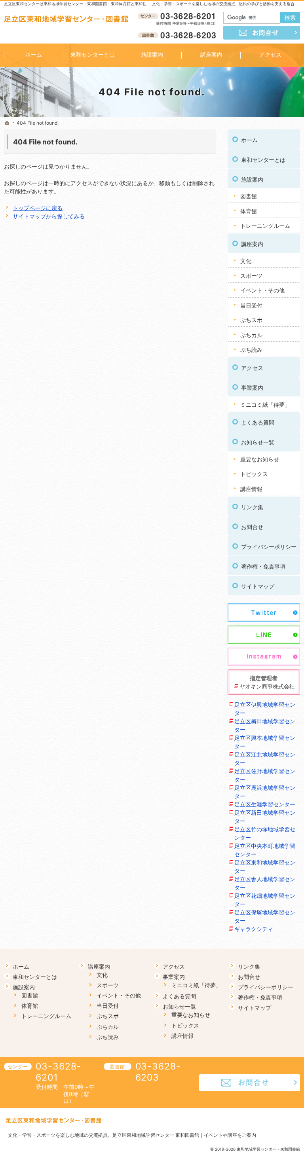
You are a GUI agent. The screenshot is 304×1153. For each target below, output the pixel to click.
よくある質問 (257, 422)
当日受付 (251, 305)
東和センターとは (263, 159)
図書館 (248, 196)
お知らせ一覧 (257, 442)
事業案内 (252, 387)
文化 (245, 261)
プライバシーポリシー (268, 546)
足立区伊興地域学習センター (264, 708)
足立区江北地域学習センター (264, 758)
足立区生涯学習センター (264, 804)
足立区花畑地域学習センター (264, 899)
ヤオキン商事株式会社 (267, 686)
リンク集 (252, 507)
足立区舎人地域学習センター (264, 883)
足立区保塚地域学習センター (264, 916)
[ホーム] (7, 123)
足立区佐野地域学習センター (264, 775)
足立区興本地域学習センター (264, 741)
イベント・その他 (262, 290)
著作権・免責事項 (263, 566)
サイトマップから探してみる (49, 216)
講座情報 (251, 488)
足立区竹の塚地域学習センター (264, 833)
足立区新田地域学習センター (264, 816)
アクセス (252, 367)
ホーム (249, 140)
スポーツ (251, 275)
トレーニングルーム (265, 225)
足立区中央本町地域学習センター (264, 849)
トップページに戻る (38, 208)
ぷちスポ (251, 320)
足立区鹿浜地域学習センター (264, 791)
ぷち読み (251, 349)
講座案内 (252, 244)
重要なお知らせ (259, 459)
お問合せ (252, 526)
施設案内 (252, 179)
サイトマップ (257, 586)
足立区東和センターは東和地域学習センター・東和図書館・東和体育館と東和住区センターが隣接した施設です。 (105, 3)
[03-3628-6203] (178, 35)
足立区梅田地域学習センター (264, 725)
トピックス (254, 473)
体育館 (248, 211)
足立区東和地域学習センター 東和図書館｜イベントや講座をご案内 (184, 1135)
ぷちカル (251, 335)
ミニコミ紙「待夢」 (265, 404)
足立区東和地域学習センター (264, 866)
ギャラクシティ (253, 928)
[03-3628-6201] (178, 16)
